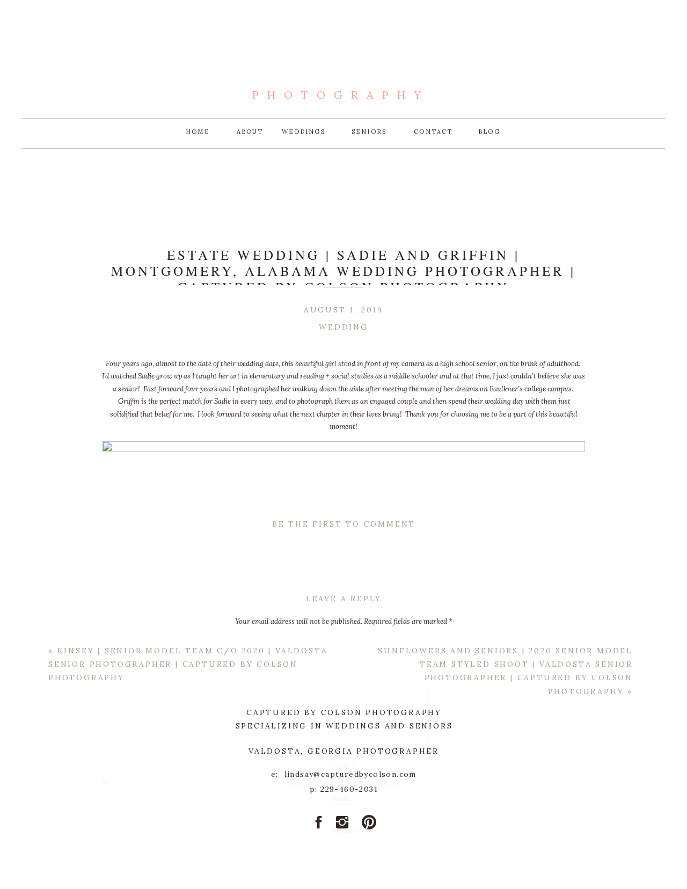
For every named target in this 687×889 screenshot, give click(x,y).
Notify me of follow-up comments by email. (344, 876)
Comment (344, 641)
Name (344, 766)
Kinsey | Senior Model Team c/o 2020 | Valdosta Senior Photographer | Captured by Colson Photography (187, 664)
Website (344, 831)
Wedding (343, 327)
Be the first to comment (343, 524)
